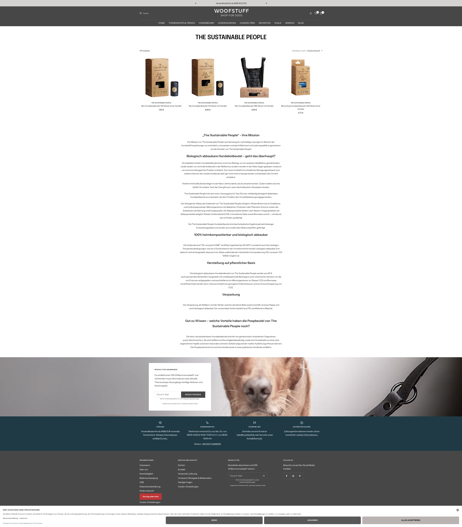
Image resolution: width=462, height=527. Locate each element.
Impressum (145, 465)
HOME (161, 23)
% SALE (278, 23)
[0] (316, 13)
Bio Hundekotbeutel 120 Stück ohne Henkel (161, 106)
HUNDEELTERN (247, 23)
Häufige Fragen (185, 482)
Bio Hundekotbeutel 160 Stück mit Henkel (254, 106)
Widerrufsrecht (147, 491)
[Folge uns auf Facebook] (286, 476)
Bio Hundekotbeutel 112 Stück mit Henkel (208, 106)
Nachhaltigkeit (146, 474)
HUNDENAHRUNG (227, 23)
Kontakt (181, 469)
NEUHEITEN (265, 23)
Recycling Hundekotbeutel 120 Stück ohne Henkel (300, 107)
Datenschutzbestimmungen (191, 399)
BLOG (301, 23)
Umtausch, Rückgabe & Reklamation (195, 478)
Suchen (181, 465)
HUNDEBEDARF (206, 23)
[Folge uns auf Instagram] (293, 476)
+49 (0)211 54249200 (211, 444)
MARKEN (289, 23)
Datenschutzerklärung (150, 486)
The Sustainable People (161, 103)
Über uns (144, 469)
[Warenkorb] (321, 13)
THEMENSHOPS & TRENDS (182, 23)
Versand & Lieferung (187, 474)
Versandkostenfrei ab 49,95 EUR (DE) (231, 3)
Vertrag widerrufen (150, 496)
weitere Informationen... (307, 435)
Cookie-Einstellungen (150, 502)
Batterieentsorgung (149, 478)
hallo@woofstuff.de (246, 435)
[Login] (311, 13)
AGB (142, 482)
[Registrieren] (264, 476)
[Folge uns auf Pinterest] (300, 476)
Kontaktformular (254, 438)
